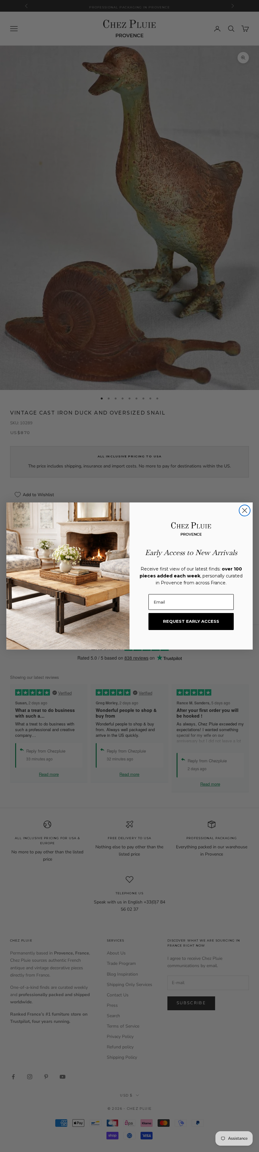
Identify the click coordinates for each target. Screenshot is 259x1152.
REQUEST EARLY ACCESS (191, 621)
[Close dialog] (244, 510)
